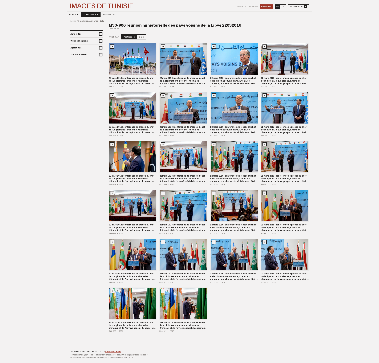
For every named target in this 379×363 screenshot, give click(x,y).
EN (283, 7)
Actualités (93, 21)
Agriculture (76, 48)
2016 (102, 21)
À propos (109, 14)
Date (141, 37)
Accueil (73, 14)
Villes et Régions (79, 41)
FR (277, 7)
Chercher (266, 6)
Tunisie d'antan (78, 55)
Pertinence (129, 37)
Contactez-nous (113, 352)
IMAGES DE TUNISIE (102, 6)
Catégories (91, 14)
